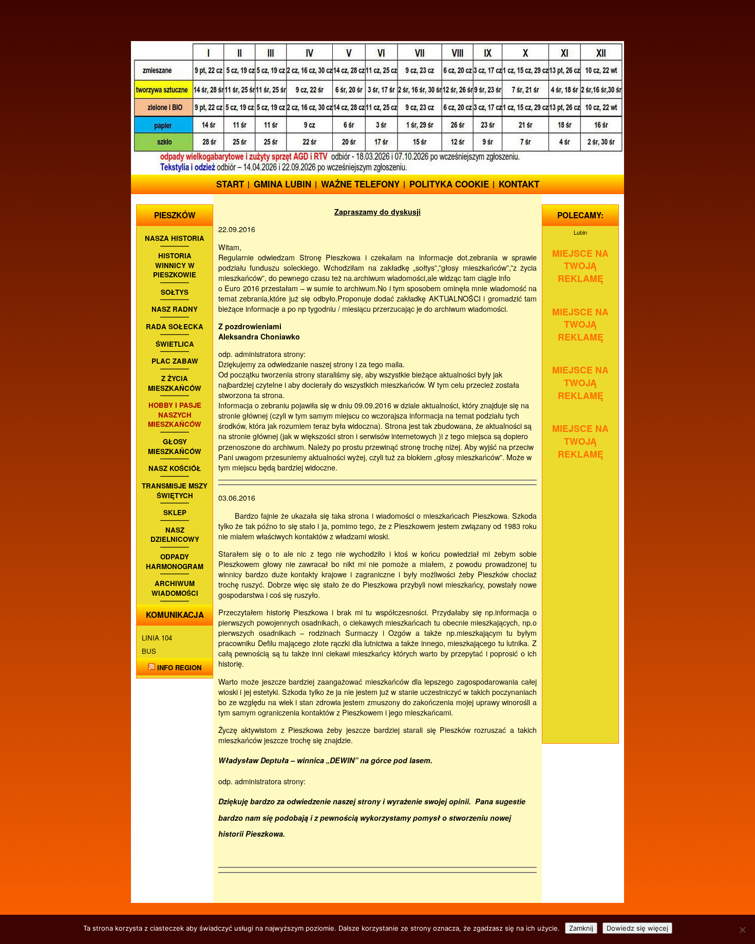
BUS (149, 651)
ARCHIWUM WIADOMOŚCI (175, 588)
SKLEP (174, 512)
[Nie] (742, 929)
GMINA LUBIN (282, 184)
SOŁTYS (174, 292)
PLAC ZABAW (175, 361)
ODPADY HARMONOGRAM (174, 561)
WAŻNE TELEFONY (360, 184)
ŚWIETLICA (175, 344)
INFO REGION (179, 667)
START (230, 184)
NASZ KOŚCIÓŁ (174, 468)
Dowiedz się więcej (637, 928)
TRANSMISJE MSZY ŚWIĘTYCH (174, 490)
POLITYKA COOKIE (449, 184)
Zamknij (581, 928)
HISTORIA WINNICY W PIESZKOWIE (174, 265)
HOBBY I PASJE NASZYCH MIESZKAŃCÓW (174, 415)
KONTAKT (519, 184)
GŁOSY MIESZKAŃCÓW (174, 446)
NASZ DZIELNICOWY (174, 534)
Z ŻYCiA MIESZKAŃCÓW (174, 383)
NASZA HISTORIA (174, 238)
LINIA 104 (157, 638)
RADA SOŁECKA (174, 326)
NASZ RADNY (175, 309)
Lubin (580, 232)
